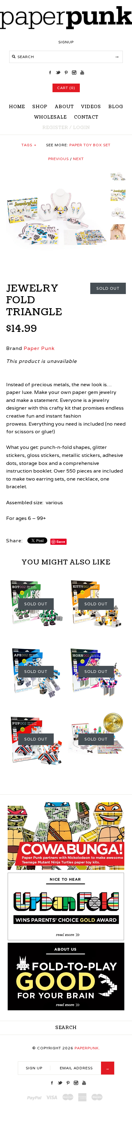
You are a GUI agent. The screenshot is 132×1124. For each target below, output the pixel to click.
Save (60, 541)
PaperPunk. (87, 1048)
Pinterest (66, 72)
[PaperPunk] (66, 27)
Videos (91, 107)
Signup (66, 42)
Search (66, 1028)
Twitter (58, 72)
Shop (40, 107)
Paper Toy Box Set (90, 145)
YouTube (82, 72)
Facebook (50, 72)
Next (78, 158)
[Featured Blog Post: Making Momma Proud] (66, 939)
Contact (86, 117)
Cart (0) (66, 87)
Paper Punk (39, 348)
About (64, 107)
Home (17, 107)
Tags (29, 145)
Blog (115, 107)
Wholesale (50, 117)
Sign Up (34, 1068)
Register (55, 128)
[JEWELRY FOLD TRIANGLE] (56, 173)
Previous (58, 158)
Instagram (74, 72)
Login (81, 128)
